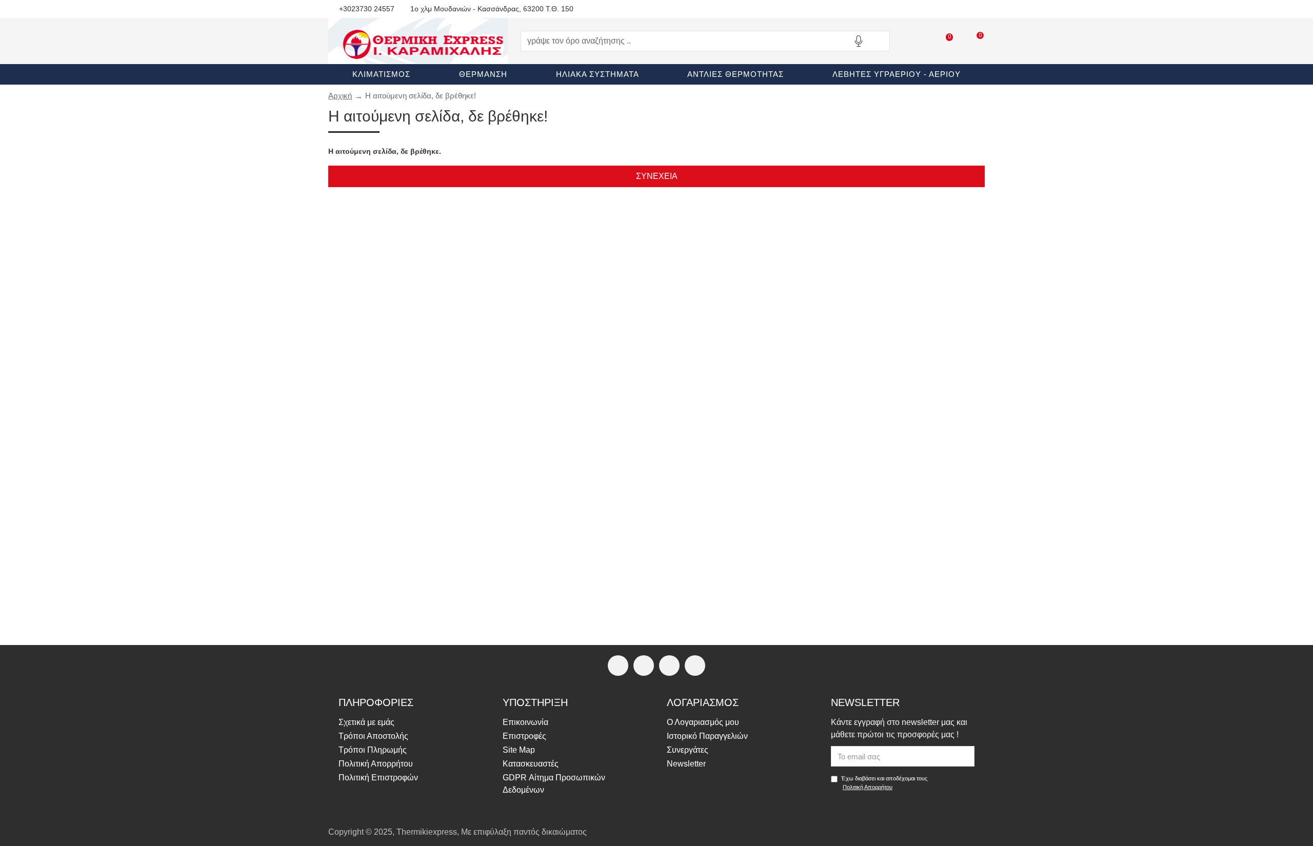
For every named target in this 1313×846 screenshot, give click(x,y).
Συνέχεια (657, 176)
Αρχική (340, 95)
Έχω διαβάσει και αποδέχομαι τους (884, 782)
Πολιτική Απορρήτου (867, 787)
